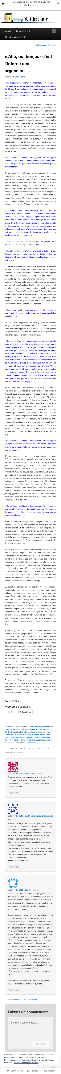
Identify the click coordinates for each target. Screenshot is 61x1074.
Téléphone (31, 739)
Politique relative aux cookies (26, 1062)
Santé (22, 737)
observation (45, 734)
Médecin (18, 734)
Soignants (30, 737)
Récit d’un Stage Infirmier (15, 36)
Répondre (14, 792)
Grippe (13, 732)
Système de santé (18, 739)
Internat (38, 726)
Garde (31, 726)
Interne (34, 732)
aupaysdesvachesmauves (42, 815)
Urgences (40, 739)
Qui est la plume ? (23, 31)
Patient (8, 737)
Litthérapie (9, 734)
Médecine (46, 726)
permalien (32, 742)
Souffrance (45, 737)
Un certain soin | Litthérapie (25, 999)
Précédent (40, 45)
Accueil (8, 31)
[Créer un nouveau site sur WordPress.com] (30, 3)
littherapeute (10, 729)
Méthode (35, 734)
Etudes (39, 729)
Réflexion (15, 737)
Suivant (52, 45)
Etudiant (46, 729)
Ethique (32, 729)
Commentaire (41, 1044)
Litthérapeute (43, 732)
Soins (37, 737)
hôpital (20, 732)
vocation (48, 739)
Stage (7, 739)
